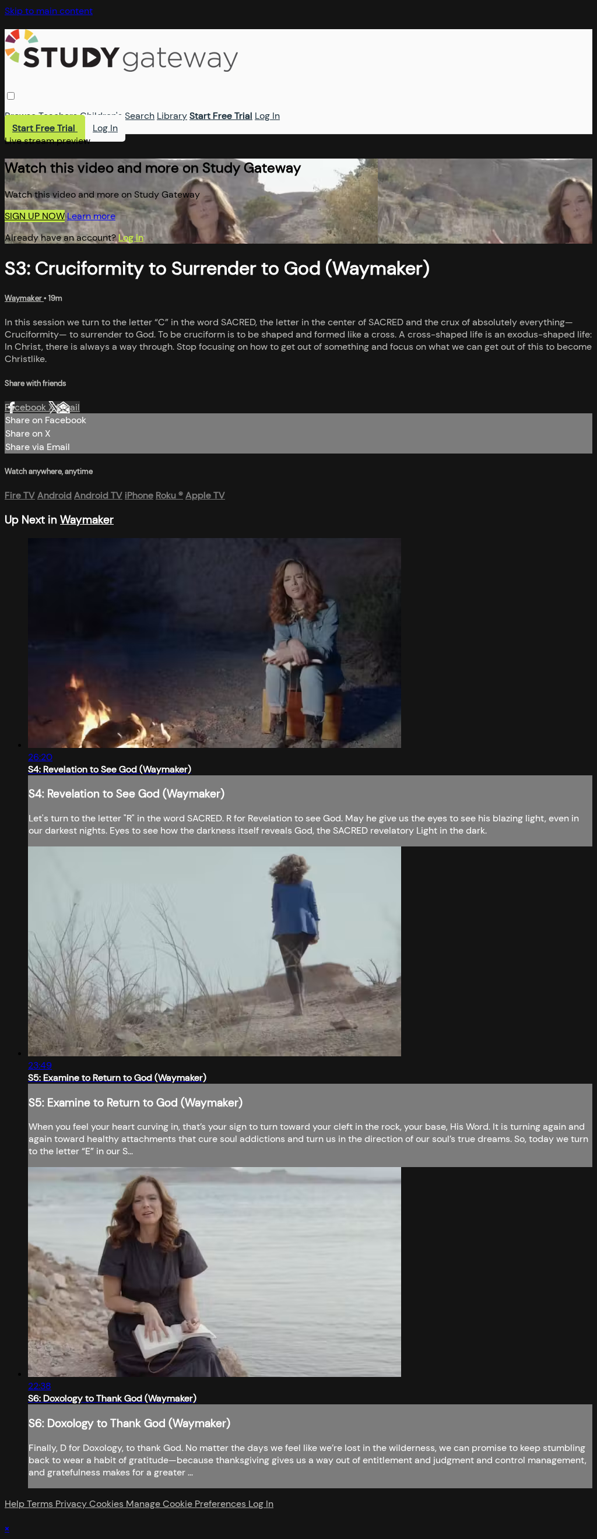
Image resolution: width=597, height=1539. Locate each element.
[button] (11, 96)
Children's (101, 116)
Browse (20, 116)
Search (139, 116)
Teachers (58, 116)
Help (16, 1504)
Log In (267, 116)
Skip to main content (49, 11)
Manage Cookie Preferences (187, 1504)
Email (68, 407)
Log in (130, 237)
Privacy (72, 1504)
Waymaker (24, 298)
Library (172, 116)
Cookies (107, 1504)
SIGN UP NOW (35, 216)
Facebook (26, 407)
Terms (41, 1504)
